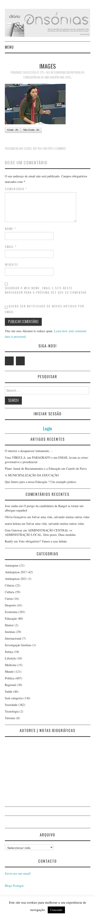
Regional (10, 685)
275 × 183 (45, 72)
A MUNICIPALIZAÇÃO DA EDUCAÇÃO (32, 475)
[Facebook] (20, 360)
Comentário (16, 189)
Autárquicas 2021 (16, 579)
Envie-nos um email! (18, 873)
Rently (9, 541)
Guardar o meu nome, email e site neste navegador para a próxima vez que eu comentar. (46, 290)
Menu (9, 47)
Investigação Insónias (18, 645)
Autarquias (11, 565)
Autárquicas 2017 (16, 572)
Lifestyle (10, 658)
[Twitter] (9, 360)
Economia (11, 612)
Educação (11, 618)
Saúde (8, 691)
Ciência (9, 585)
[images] (35, 104)
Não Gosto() (31, 130)
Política (9, 678)
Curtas (9, 598)
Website (11, 264)
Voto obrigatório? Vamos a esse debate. (43, 541)
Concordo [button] (56, 910)
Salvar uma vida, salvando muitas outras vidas (60, 517)
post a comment (56, 148)
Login (47, 428)
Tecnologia (12, 711)
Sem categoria (14, 698)
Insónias (10, 632)
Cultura (9, 592)
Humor (9, 625)
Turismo (10, 718)
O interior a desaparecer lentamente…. (29, 451)
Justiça (9, 652)
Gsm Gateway (13, 530)
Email (11, 246)
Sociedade (11, 705)
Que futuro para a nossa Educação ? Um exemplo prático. (41, 482)
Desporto (10, 605)
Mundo (9, 671)
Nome (10, 228)
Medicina (10, 665)
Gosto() (12, 130)
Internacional (13, 638)
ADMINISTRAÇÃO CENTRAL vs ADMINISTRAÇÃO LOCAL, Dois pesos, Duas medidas (40, 532)
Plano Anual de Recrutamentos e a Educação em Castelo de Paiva (46, 468)
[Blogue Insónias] (47, 22)
